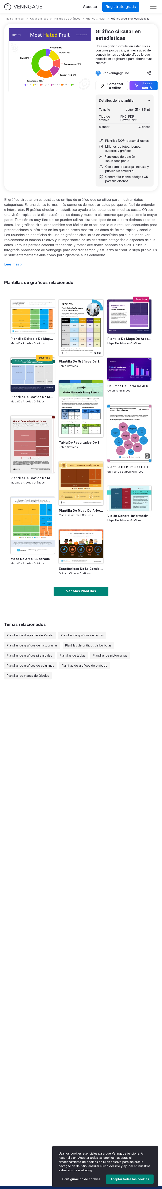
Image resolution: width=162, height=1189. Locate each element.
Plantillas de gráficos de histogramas (32, 645)
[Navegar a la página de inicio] (23, 6)
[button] (112, 85)
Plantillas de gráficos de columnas (30, 665)
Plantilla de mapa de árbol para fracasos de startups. (129, 338)
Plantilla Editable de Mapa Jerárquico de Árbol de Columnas (33, 338)
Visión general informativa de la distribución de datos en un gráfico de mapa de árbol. (129, 516)
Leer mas (13, 264)
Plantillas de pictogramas (110, 655)
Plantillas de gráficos (67, 18)
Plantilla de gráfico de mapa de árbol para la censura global (33, 478)
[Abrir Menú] (153, 6)
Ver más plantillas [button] (81, 591)
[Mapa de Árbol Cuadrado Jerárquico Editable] (33, 525)
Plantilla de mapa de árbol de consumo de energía (81, 510)
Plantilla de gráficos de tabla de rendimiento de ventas (81, 361)
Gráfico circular (95, 18)
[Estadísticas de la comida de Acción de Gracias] (81, 546)
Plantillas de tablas (72, 655)
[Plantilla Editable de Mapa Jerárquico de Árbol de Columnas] (33, 317)
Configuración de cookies (81, 1179)
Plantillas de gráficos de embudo (84, 665)
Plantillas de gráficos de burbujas (88, 645)
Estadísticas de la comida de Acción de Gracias (81, 568)
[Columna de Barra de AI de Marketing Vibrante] (129, 369)
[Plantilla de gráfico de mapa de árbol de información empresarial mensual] (33, 375)
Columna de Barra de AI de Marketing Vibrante (129, 386)
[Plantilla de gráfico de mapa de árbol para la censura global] (33, 444)
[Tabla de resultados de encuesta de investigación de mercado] (81, 408)
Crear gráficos (39, 18)
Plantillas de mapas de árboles (28, 675)
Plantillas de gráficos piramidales (29, 655)
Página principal (14, 18)
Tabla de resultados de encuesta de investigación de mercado (81, 442)
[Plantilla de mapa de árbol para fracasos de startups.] (129, 317)
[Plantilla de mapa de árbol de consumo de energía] (81, 483)
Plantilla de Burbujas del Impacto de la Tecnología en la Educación (129, 467)
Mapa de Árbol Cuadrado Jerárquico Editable (33, 559)
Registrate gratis (121, 6)
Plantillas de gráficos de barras (82, 635)
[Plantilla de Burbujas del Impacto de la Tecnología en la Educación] (129, 433)
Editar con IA (147, 86)
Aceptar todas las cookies (130, 1179)
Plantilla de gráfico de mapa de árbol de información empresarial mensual (33, 397)
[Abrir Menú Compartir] (149, 73)
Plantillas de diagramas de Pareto (30, 635)
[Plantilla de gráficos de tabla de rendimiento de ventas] (81, 328)
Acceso (90, 6)
